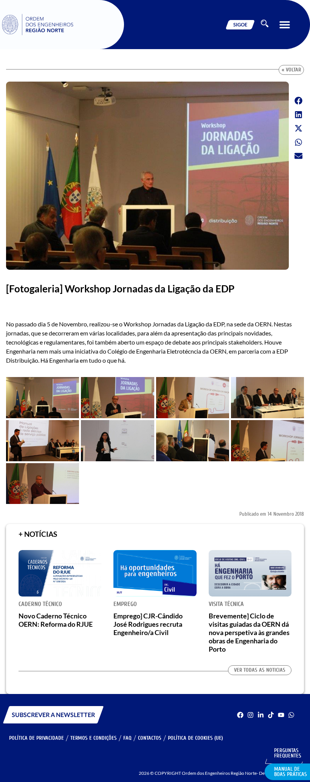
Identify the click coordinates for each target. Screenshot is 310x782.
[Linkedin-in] (261, 715)
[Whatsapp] (291, 715)
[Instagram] (250, 715)
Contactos (149, 738)
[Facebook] (240, 715)
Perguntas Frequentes (287, 753)
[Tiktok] (271, 715)
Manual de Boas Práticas (290, 771)
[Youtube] (281, 715)
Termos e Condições (93, 738)
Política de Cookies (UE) (195, 738)
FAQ (127, 738)
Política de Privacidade (36, 738)
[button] (284, 24)
